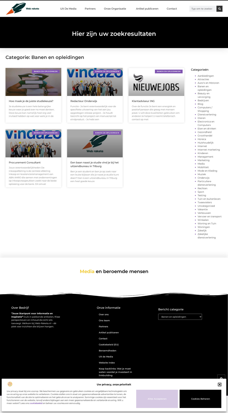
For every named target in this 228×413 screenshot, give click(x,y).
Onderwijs (203, 177)
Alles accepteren (157, 398)
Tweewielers (205, 202)
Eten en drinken (207, 128)
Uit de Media (106, 356)
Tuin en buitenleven (209, 198)
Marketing (204, 160)
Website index (107, 362)
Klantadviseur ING (143, 101)
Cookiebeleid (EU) (109, 344)
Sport (201, 191)
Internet (202, 146)
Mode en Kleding (207, 170)
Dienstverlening (207, 114)
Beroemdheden (107, 350)
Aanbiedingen (206, 75)
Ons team (104, 320)
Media (201, 163)
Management (205, 156)
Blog (200, 103)
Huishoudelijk (205, 142)
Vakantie (203, 209)
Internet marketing (209, 149)
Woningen (204, 227)
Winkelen (203, 219)
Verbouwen (204, 212)
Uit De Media (68, 8)
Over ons (104, 314)
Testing (202, 195)
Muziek (202, 174)
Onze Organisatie (115, 8)
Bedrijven (203, 100)
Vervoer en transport (210, 216)
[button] (219, 384)
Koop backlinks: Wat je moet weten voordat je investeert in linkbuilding (115, 372)
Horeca (202, 139)
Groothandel (205, 135)
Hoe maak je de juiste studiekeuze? (31, 101)
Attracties (203, 79)
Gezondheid (204, 132)
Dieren (201, 118)
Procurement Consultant (25, 162)
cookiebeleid (36, 403)
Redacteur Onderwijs (83, 101)
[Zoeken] (219, 9)
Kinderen (203, 153)
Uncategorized (206, 205)
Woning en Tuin (207, 223)
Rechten (202, 188)
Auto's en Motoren (208, 82)
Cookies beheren (200, 398)
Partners (90, 8)
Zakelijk (202, 230)
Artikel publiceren (147, 8)
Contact (172, 8)
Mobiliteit (203, 167)
